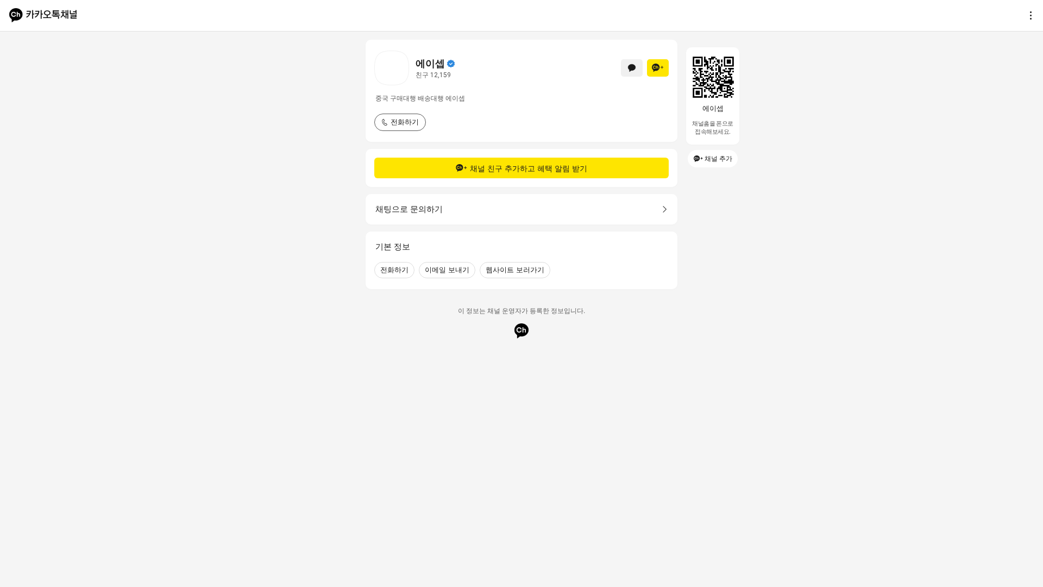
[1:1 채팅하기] (632, 68)
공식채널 (451, 63)
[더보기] (1027, 15)
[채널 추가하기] (658, 68)
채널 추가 (718, 158)
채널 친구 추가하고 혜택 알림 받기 (528, 168)
